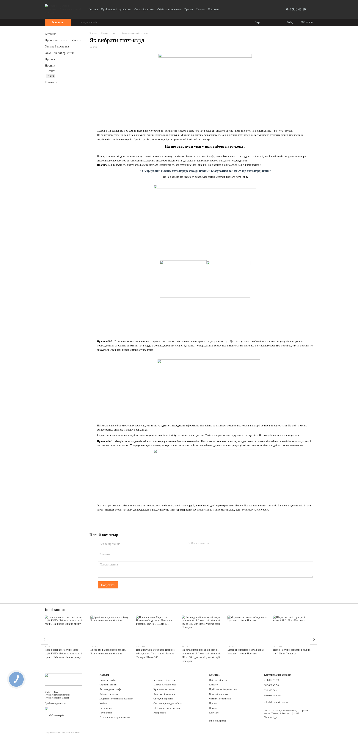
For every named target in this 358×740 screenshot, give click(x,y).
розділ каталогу (124, 509)
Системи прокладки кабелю (167, 703)
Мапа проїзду (270, 717)
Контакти (213, 9)
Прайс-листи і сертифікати (116, 9)
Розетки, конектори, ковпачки (115, 717)
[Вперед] (313, 639)
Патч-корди (106, 712)
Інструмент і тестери (164, 680)
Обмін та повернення (169, 9)
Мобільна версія (56, 715)
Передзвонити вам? (273, 695)
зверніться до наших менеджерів (215, 509)
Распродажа (159, 712)
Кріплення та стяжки (164, 689)
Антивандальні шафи (111, 689)
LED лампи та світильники (167, 708)
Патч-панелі (106, 708)
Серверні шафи (108, 680)
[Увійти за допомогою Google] (218, 543)
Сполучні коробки (163, 698)
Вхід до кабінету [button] (218, 680)
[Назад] (44, 639)
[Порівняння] (268, 22)
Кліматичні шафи (109, 694)
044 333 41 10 (296, 9)
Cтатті (51, 70)
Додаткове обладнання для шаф (116, 698)
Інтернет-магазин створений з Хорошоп (63, 732)
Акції (51, 75)
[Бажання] (276, 22)
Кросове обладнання (164, 694)
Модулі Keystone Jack (164, 684)
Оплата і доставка (144, 9)
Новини (200, 9)
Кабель (103, 703)
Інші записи (55, 610)
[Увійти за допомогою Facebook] (213, 543)
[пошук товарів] (78, 22)
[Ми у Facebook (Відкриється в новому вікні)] (223, 9)
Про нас (188, 9)
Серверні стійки (108, 684)
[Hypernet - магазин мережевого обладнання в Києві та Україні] (63, 679)
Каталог (94, 9)
